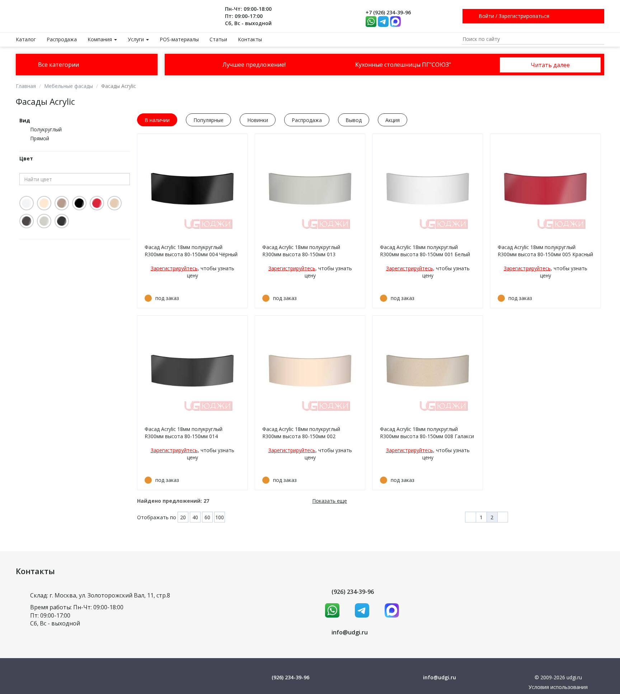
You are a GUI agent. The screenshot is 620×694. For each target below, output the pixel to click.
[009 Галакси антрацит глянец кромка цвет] (26, 221)
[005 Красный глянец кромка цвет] (97, 203)
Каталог (26, 39)
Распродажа (62, 39)
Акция (392, 120)
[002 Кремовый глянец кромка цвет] (44, 203)
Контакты (250, 39)
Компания (100, 39)
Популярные (208, 120)
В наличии (157, 120)
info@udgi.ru (350, 632)
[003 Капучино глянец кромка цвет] (62, 203)
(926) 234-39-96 (353, 592)
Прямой (39, 138)
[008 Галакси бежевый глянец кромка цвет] (114, 203)
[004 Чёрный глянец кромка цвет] (79, 203)
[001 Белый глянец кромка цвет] (26, 203)
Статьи (218, 39)
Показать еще (329, 500)
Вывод (354, 120)
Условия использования (558, 687)
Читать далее (550, 65)
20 (183, 517)
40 (195, 517)
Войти (486, 16)
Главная (26, 86)
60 (207, 517)
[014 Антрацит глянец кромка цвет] (62, 221)
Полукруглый (46, 129)
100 (219, 517)
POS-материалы (179, 39)
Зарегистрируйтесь (174, 268)
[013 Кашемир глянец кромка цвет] (44, 221)
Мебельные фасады (68, 86)
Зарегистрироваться (524, 16)
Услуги (136, 39)
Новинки (257, 120)
